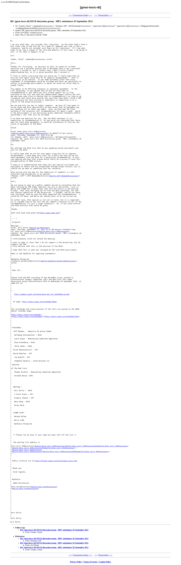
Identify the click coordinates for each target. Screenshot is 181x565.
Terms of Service (90, 562)
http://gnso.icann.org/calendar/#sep (39, 302)
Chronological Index (81, 15)
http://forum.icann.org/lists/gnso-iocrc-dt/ (56, 461)
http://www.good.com (49, 213)
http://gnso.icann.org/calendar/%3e (61, 316)
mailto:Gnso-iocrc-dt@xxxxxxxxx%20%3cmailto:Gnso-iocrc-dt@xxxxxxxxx (75, 451)
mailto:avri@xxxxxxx (39, 228)
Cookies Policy (105, 562)
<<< (70, 15)
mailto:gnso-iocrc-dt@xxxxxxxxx (53, 231)
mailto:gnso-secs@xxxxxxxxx (44, 487)
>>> (90, 15)
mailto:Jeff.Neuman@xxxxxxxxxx (64, 176)
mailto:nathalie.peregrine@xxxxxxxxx (58, 261)
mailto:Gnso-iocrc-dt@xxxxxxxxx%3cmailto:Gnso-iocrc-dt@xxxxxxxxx (97, 446)
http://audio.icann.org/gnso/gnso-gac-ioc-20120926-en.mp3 (41, 294)
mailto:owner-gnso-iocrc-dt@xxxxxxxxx (30, 133)
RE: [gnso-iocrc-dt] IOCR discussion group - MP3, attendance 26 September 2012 (54, 530)
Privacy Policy (76, 562)
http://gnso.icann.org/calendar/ (26, 315)
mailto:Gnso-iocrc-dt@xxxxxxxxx (50, 446)
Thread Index (103, 15)
